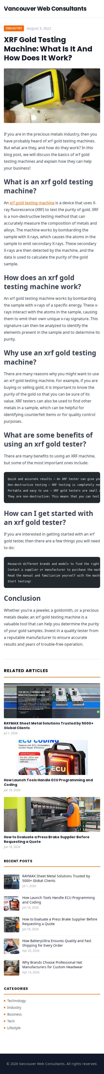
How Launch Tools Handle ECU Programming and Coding (48, 782)
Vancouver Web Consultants (45, 9)
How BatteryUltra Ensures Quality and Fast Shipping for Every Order (56, 943)
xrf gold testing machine (32, 202)
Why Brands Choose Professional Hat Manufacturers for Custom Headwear (52, 964)
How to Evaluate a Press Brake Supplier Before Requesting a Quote (46, 839)
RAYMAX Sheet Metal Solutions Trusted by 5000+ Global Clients (48, 725)
